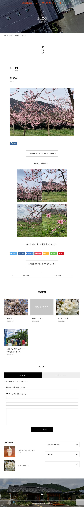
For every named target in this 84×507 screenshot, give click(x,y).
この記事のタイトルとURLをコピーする (42, 153)
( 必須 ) (15, 387)
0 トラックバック (61, 375)
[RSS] (42, 494)
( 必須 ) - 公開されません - (16, 394)
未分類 (12, 81)
